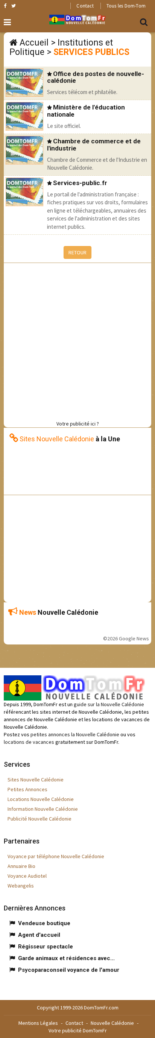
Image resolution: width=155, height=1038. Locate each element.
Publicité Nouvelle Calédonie (39, 818)
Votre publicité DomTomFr (78, 1030)
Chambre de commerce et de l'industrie (94, 144)
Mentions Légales (38, 1023)
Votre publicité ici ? (77, 423)
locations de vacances (29, 742)
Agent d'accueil (39, 935)
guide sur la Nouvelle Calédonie (109, 704)
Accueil (34, 43)
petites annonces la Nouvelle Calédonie (74, 734)
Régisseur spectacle (45, 946)
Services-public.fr (80, 183)
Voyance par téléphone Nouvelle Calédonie (56, 856)
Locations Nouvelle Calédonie (41, 799)
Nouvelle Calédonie (112, 1023)
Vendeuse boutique (44, 923)
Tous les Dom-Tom (126, 6)
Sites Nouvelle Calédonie (36, 779)
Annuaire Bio (21, 866)
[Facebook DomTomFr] (5, 5)
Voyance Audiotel (27, 875)
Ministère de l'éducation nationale (86, 110)
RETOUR (77, 252)
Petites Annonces (27, 789)
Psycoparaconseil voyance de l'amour (68, 970)
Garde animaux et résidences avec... (66, 958)
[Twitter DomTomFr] (13, 5)
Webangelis (21, 885)
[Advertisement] (77, 340)
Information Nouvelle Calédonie (43, 808)
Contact (84, 6)
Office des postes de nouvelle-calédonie (95, 77)
